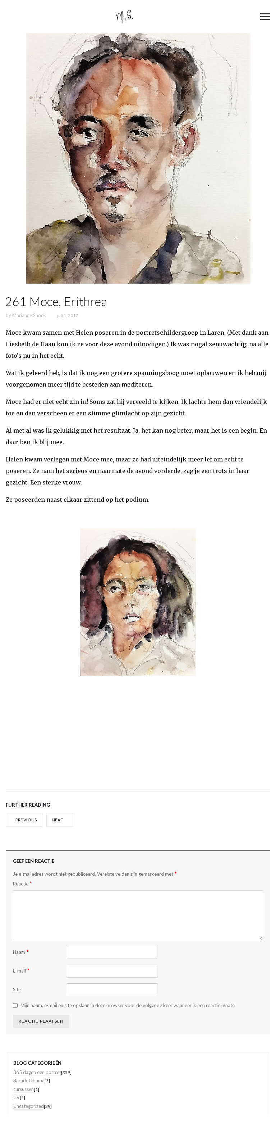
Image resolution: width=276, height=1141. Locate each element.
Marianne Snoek (29, 315)
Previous (25, 819)
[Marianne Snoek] (138, 16)
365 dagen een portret (37, 1072)
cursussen (23, 1089)
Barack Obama (29, 1080)
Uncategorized (28, 1106)
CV (16, 1097)
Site (17, 989)
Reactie (22, 883)
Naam (21, 952)
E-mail (21, 971)
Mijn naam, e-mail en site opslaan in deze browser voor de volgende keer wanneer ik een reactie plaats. (127, 1005)
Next (58, 819)
